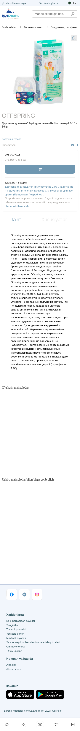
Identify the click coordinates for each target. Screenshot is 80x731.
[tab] (15, 219)
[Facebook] (77, 145)
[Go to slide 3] (49, 107)
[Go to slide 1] (11, 107)
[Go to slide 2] (30, 107)
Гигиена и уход (33, 27)
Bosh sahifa (9, 27)
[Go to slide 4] (69, 107)
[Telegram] (72, 145)
